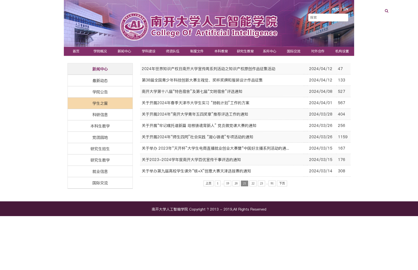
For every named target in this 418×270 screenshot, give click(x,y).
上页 (208, 183)
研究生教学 (100, 160)
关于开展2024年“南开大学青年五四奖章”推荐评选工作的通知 (195, 114)
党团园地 (100, 137)
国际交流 (293, 51)
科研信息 (100, 114)
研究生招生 (100, 148)
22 (253, 183)
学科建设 (148, 51)
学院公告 (100, 92)
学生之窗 (100, 103)
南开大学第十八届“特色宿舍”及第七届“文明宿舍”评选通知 (192, 91)
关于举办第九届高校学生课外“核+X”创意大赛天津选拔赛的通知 (196, 171)
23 (261, 183)
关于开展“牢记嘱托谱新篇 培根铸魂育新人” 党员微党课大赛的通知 (199, 125)
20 (236, 183)
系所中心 (269, 51)
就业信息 (100, 171)
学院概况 (100, 51)
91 (272, 183)
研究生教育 (245, 51)
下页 (282, 183)
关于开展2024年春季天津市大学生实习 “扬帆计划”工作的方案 (195, 102)
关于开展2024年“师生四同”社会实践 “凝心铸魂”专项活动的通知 (197, 136)
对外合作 (318, 51)
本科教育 (221, 51)
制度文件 (197, 51)
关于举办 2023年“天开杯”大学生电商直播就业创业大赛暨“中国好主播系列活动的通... (215, 148)
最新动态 (100, 80)
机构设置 (342, 51)
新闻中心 (124, 51)
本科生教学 (100, 126)
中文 (335, 9)
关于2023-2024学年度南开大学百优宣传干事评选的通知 (191, 159)
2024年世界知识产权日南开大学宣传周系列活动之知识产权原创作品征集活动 (208, 68)
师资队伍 (172, 51)
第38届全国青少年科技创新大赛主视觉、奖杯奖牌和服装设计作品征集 (202, 80)
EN (345, 9)
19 (227, 183)
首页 (76, 51)
